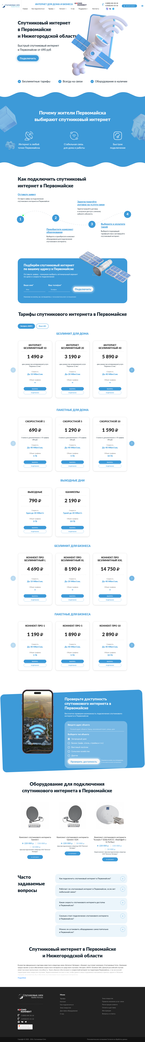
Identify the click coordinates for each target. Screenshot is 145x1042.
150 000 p (42, 843)
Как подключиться (38, 9)
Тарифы (51, 9)
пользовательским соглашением (64, 297)
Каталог (62, 9)
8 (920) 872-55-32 (112, 5)
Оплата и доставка (109, 1007)
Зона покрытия (65, 1008)
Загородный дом (79, 739)
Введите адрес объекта (79, 725)
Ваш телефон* (55, 285)
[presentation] (13, 370)
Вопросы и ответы (109, 1014)
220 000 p (29, 843)
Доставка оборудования (69, 1011)
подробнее (35, 393)
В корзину (35, 857)
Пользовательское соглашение (97, 1039)
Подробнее (22, 978)
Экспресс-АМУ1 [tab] (26, 326)
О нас (73, 9)
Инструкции (106, 1011)
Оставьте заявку (27, 194)
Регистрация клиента (110, 1004)
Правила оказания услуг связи (113, 1001)
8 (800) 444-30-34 (112, 3)
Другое (74, 756)
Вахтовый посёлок (79, 747)
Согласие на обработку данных (117, 1039)
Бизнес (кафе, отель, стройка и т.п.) (87, 743)
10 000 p (36, 847)
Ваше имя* (29, 285)
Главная (25, 9)
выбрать (35, 389)
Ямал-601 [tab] (42, 326)
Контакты (95, 9)
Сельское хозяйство (80, 751)
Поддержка (83, 9)
